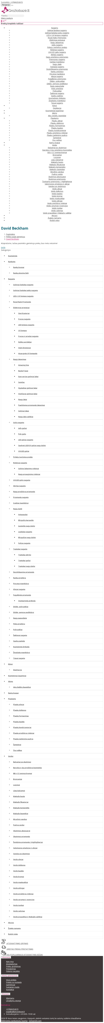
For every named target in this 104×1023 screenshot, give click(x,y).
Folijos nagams (24, 543)
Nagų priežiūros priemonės (57, 57)
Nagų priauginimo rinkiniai (29, 474)
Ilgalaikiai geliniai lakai (27, 388)
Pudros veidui (57, 174)
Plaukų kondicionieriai (57, 130)
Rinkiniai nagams (57, 50)
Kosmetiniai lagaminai (55, 110)
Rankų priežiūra (57, 71)
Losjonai (57, 157)
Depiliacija (57, 108)
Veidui (10, 756)
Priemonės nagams (57, 59)
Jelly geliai (22, 428)
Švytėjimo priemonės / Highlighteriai (57, 181)
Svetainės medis (12, 987)
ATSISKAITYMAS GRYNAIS (17, 943)
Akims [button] (54, 113)
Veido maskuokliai (57, 198)
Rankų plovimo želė (21, 273)
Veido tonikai (57, 208)
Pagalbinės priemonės (57, 79)
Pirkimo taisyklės (13, 971)
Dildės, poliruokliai (57, 81)
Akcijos (54, 215)
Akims (10, 681)
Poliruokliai (57, 91)
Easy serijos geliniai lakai (28, 376)
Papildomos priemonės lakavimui (31, 405)
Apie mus (10, 961)
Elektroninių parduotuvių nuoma (14, 1021)
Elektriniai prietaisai (57, 40)
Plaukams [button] (55, 118)
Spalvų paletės (57, 96)
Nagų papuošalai (57, 86)
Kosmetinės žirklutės (57, 98)
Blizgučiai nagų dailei (27, 537)
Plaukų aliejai (57, 121)
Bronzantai (57, 155)
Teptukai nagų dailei (26, 566)
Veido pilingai (57, 201)
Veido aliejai (57, 189)
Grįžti (3, 247)
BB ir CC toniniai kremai (57, 152)
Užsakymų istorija (13, 1000)
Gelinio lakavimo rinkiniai (28, 468)
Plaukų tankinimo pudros (57, 135)
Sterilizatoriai (24, 313)
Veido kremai (57, 196)
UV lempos (22, 330)
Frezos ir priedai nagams (28, 336)
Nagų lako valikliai (25, 416)
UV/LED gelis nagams (57, 52)
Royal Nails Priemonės (57, 37)
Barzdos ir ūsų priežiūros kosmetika (57, 150)
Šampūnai (57, 137)
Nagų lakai (22, 399)
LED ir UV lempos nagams (57, 35)
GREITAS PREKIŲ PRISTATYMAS (19, 949)
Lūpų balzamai (57, 160)
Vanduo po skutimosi (57, 186)
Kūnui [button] (54, 105)
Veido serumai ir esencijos (57, 205)
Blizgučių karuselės (26, 520)
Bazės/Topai (23, 371)
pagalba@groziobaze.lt (15, 1011)
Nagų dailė (57, 64)
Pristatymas (11, 969)
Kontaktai (10, 989)
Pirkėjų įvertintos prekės (57, 47)
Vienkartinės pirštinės (27, 601)
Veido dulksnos (57, 191)
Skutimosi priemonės (57, 179)
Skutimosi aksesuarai (57, 176)
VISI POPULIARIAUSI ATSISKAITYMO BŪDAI (24, 954)
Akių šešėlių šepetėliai (57, 115)
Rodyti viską (54, 220)
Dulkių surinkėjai (25, 342)
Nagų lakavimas (57, 42)
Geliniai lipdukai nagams (57, 30)
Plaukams (12, 699)
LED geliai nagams (25, 440)
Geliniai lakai (23, 411)
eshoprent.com (35, 1021)
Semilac (21, 382)
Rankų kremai (18, 267)
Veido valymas (57, 210)
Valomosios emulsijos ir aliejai (57, 184)
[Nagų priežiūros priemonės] (15, 13)
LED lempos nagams (26, 325)
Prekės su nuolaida (14, 982)
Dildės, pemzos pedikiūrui (57, 83)
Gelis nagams (57, 45)
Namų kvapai (54, 142)
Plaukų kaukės (57, 128)
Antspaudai (23, 514)
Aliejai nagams (57, 76)
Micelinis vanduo (57, 172)
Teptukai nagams (57, 66)
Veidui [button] (54, 145)
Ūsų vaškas (57, 140)
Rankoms (11, 261)
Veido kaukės (57, 193)
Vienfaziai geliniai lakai (27, 394)
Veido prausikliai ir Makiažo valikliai (57, 213)
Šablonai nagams (57, 93)
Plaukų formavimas (57, 125)
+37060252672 (16, 2)
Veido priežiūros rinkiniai (57, 203)
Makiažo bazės (57, 162)
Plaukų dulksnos (57, 123)
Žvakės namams (54, 218)
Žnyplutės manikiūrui (57, 100)
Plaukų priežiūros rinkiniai (57, 133)
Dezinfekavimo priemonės (57, 69)
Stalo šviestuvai (24, 348)
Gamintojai (10, 985)
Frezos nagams (24, 319)
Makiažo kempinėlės (57, 167)
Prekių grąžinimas (13, 966)
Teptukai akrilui (24, 555)
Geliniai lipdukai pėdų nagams (57, 33)
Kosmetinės (12, 256)
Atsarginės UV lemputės (27, 353)
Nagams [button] (54, 28)
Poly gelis (22, 434)
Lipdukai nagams (25, 532)
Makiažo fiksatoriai (57, 164)
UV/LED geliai (23, 451)
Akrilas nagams (57, 54)
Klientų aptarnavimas (10, 976)
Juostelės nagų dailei (26, 526)
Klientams (5, 994)
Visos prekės (11, 980)
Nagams (11, 279)
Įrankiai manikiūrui (57, 62)
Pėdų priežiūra (57, 88)
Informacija (6, 957)
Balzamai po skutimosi (57, 147)
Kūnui (10, 664)
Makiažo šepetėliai (57, 169)
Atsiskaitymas (11, 964)
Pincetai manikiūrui (57, 74)
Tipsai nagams (57, 103)
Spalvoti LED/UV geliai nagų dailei (32, 445)
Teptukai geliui (24, 560)
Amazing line (23, 365)
